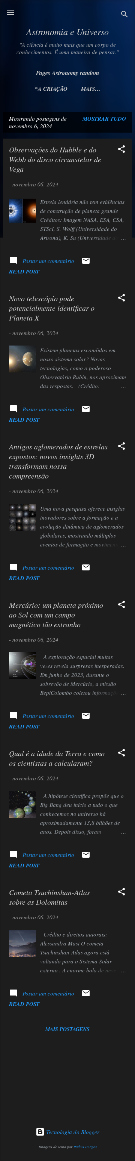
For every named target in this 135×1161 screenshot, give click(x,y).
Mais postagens (67, 1029)
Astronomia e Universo (67, 31)
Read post (24, 271)
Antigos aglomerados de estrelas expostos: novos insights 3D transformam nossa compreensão (58, 461)
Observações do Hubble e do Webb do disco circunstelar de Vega (55, 159)
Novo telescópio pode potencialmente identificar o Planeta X (51, 307)
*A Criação (51, 89)
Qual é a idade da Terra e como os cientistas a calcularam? (57, 758)
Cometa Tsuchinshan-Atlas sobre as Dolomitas (49, 897)
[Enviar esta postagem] (85, 263)
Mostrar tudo (104, 119)
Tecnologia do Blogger (72, 1132)
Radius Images (85, 1146)
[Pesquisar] (124, 15)
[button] (121, 150)
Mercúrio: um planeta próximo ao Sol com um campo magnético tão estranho (56, 614)
